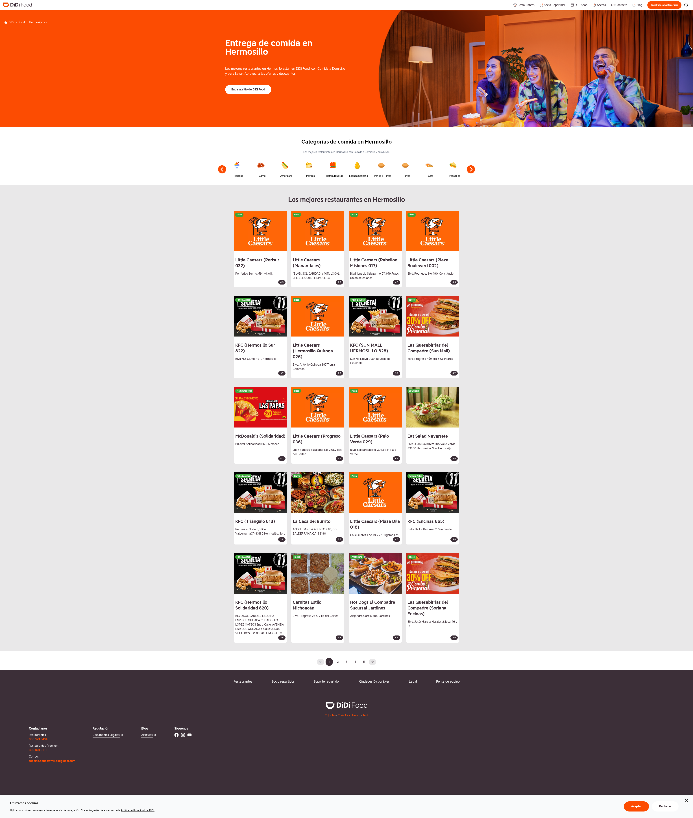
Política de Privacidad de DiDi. (137, 810)
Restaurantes (243, 681)
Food (21, 22)
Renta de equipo (448, 681)
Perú (365, 715)
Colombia (330, 715)
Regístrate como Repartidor (664, 5)
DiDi (11, 22)
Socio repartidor (283, 681)
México (356, 715)
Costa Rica (344, 715)
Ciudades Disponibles (374, 681)
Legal (413, 681)
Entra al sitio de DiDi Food (248, 89)
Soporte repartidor (327, 681)
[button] (664, 5)
